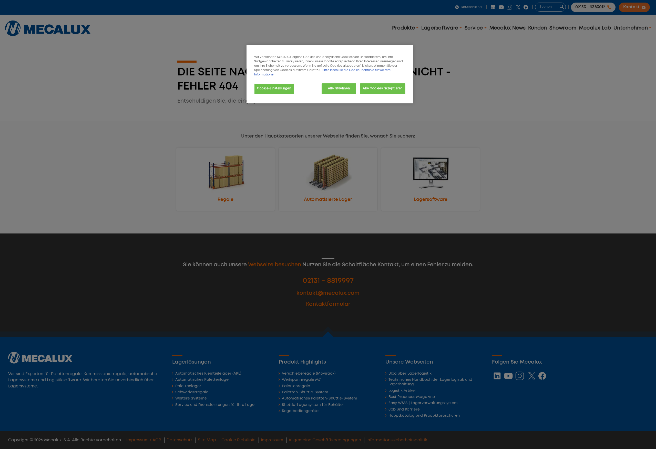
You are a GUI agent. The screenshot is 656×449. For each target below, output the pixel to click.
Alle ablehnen (339, 88)
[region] (330, 74)
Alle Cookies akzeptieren (383, 88)
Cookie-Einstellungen (274, 88)
